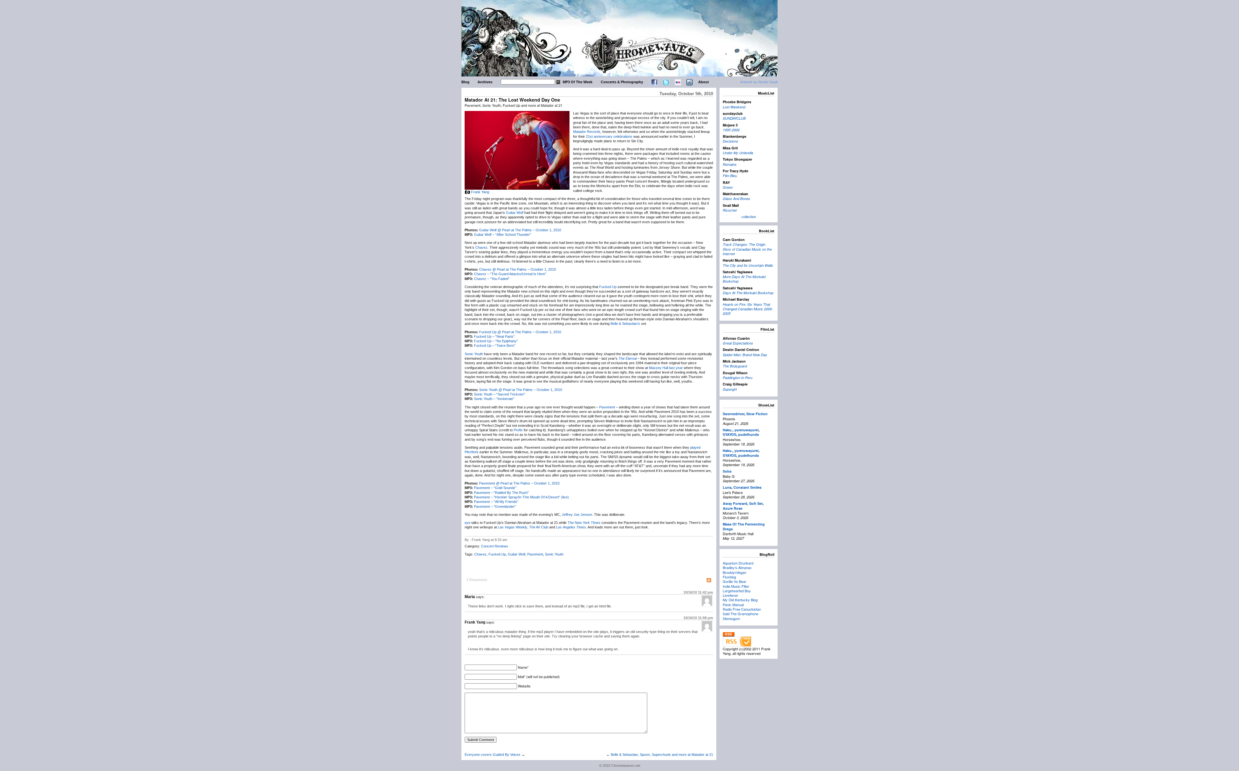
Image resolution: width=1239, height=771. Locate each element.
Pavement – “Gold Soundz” (495, 488)
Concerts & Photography (622, 82)
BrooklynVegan (734, 572)
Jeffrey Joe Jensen (577, 514)
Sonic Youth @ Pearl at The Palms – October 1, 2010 (520, 390)
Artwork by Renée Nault (759, 82)
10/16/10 (698, 592)
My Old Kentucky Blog (740, 599)
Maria (470, 597)
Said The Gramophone (740, 613)
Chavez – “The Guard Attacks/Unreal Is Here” (510, 274)
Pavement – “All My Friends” (496, 502)
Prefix (518, 430)
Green (728, 187)
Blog (465, 82)
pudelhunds (748, 434)
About (703, 82)
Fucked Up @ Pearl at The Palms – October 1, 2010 (520, 332)
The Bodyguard (735, 366)
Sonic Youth (474, 354)
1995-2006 (731, 129)
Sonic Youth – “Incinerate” (494, 399)
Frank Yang (480, 192)
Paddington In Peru (737, 377)
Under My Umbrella (738, 152)
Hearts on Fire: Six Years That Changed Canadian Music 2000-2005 (748, 309)
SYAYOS (729, 434)
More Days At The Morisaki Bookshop (744, 279)
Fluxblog (729, 576)
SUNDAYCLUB (734, 118)
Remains (730, 164)
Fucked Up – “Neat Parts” (494, 336)
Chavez (481, 247)
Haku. (727, 429)
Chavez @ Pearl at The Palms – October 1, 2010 (517, 269)
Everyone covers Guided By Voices (492, 754)
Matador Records (586, 132)
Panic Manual (733, 604)
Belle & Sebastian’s (625, 323)
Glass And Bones (736, 198)
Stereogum (731, 618)
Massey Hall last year (666, 368)
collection (748, 216)
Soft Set (756, 503)
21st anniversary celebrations (609, 136)
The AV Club (538, 527)
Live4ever (730, 595)
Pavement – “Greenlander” (495, 506)
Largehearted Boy (737, 590)
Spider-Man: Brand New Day (745, 354)
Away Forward (735, 503)
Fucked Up (608, 287)
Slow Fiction (757, 413)
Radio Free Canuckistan (742, 609)
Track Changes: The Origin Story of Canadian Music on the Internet (747, 249)
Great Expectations (738, 343)
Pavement (607, 407)
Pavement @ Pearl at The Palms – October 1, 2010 (519, 483)
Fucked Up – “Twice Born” (494, 345)
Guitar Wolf (514, 213)
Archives (485, 82)
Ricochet (730, 210)
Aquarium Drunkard (738, 563)
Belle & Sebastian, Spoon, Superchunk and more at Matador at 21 (662, 754)
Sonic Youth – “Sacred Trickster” (499, 394)
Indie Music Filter (736, 586)
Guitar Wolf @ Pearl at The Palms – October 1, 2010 (520, 230)
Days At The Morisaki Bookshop (748, 292)
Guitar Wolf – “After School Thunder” (502, 234)
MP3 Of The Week (577, 82)
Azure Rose (732, 508)
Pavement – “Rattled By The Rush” (501, 493)
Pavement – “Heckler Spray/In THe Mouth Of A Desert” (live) (521, 497)
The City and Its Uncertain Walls (748, 265)
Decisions (730, 141)
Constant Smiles (747, 487)
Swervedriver (733, 413)
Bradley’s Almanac (737, 567)
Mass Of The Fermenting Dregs (744, 526)
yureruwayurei (746, 429)
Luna (727, 487)
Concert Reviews (494, 546)
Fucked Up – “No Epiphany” (496, 341)
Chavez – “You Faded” (491, 279)
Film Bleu (730, 175)
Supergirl (730, 389)
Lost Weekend (734, 107)
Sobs (727, 471)
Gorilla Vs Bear (734, 581)
